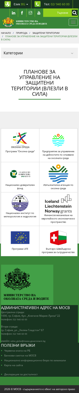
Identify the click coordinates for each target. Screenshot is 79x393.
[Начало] (24, 22)
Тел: (57, 4)
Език (19, 4)
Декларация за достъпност (21, 374)
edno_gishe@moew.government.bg (28, 341)
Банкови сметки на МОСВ (20, 355)
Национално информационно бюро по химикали (35, 360)
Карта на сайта (13, 365)
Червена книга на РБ (17, 350)
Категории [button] (13, 52)
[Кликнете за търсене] (74, 13)
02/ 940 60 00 (20, 319)
